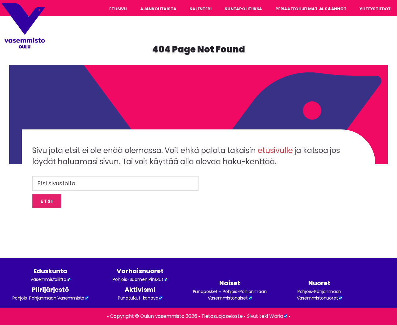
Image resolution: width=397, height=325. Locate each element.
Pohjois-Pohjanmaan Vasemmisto (48, 298)
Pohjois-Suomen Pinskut (138, 279)
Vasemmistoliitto (48, 279)
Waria (276, 316)
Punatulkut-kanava (138, 298)
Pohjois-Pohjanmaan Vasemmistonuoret (319, 294)
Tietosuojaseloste (222, 316)
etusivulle (275, 150)
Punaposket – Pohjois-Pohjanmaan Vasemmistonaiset (230, 294)
